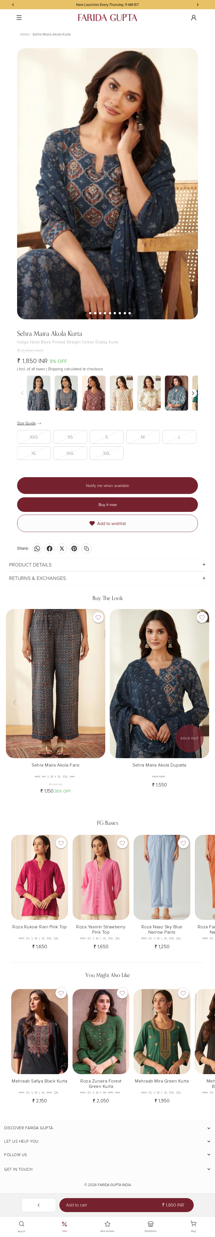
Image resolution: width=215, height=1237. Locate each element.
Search (21, 1231)
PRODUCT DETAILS (30, 564)
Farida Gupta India (114, 1184)
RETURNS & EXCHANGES (37, 578)
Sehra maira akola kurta (51, 34)
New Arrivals (107, 1231)
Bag (196, 1227)
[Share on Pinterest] (74, 548)
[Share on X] (62, 548)
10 (129, 313)
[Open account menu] (194, 17)
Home (24, 34)
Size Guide (26, 423)
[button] (193, 393)
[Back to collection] (38, 1205)
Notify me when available (107, 485)
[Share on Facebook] (50, 548)
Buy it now (108, 504)
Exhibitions (150, 1231)
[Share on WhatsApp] (37, 548)
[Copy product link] (86, 548)
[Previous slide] (14, 683)
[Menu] (19, 17)
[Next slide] (96, 683)
